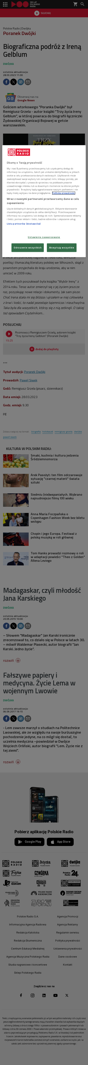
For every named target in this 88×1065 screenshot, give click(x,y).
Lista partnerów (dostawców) (24, 224)
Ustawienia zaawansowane (44, 237)
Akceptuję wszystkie (61, 247)
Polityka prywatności (63, 193)
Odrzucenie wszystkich (28, 247)
